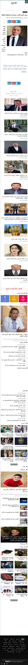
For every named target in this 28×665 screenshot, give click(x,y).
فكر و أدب (5, 644)
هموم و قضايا (11, 646)
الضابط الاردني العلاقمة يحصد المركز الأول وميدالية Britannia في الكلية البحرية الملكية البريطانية (14, 218)
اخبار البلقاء (12, 639)
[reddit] (11, 21)
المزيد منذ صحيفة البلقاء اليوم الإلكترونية (13, 93)
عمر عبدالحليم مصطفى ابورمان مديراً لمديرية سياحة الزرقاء (15, 176)
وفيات (9, 640)
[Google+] (2, 664)
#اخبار (9, 68)
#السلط (16, 68)
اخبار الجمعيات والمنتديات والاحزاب (17, 649)
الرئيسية (26, 10)
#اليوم (20, 68)
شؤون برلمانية (22, 644)
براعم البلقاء (23, 646)
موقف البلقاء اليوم (10, 651)
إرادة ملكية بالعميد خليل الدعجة (19, 239)
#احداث (4, 68)
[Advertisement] (14, 380)
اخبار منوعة (10, 644)
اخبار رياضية (14, 640)
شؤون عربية (18, 651)
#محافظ (5, 65)
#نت (12, 68)
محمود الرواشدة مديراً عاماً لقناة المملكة (17, 155)
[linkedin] (9, 21)
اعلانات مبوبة (21, 642)
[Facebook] (7, 664)
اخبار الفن (18, 646)
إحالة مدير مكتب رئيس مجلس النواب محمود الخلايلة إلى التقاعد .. (16, 135)
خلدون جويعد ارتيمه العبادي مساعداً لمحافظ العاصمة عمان (16, 113)
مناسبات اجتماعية (11, 648)
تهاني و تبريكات (5, 646)
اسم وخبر (21, 10)
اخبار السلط (6, 639)
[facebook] (19, 21)
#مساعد (10, 65)
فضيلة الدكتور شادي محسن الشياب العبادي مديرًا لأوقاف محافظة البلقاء (14, 197)
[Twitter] (4, 664)
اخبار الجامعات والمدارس (21, 648)
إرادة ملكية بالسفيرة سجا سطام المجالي (17, 258)
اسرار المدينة (15, 642)
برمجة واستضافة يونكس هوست (16, 661)
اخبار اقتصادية (21, 640)
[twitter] (16, 21)
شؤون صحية (6, 649)
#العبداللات (23, 71)
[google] (14, 21)
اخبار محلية (18, 639)
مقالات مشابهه (13, 91)
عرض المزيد (14, 464)
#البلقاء (24, 68)
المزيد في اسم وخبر (13, 95)
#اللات (14, 65)
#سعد (22, 65)
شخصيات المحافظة (7, 642)
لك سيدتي (16, 644)
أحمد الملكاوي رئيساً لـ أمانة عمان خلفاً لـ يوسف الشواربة (15, 279)
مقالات (5, 640)
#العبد (18, 65)
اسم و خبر (4, 648)
